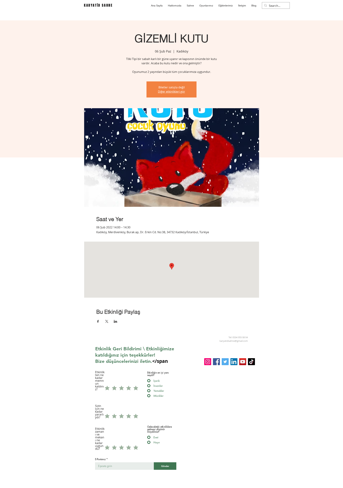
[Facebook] (216, 361)
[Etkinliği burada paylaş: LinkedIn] (115, 321)
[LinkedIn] (233, 361)
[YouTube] (242, 361)
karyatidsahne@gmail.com (234, 340)
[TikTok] (251, 361)
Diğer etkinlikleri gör (171, 92)
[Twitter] (225, 361)
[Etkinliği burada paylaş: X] (106, 321)
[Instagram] (207, 361)
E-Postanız (100, 459)
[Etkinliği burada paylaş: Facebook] (98, 321)
